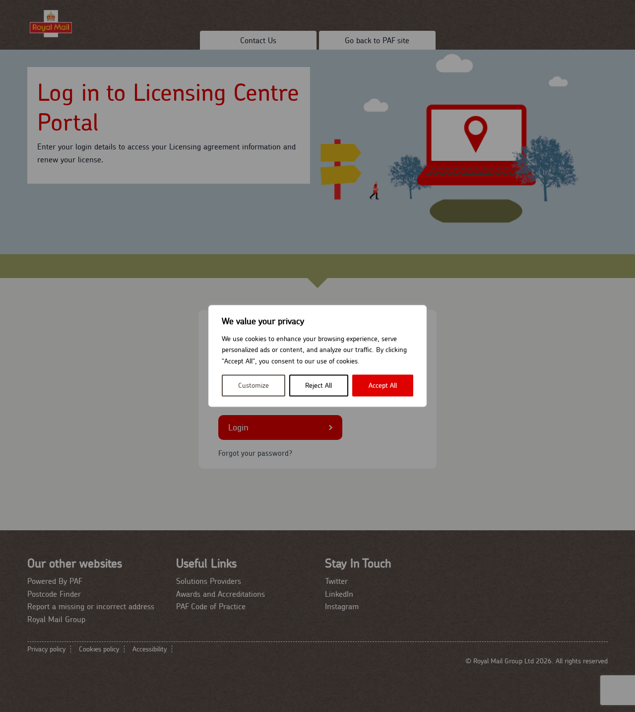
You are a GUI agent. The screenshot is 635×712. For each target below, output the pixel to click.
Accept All (383, 385)
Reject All (318, 385)
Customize (253, 385)
